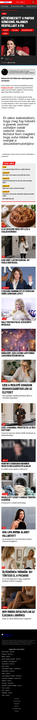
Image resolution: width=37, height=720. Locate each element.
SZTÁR (9, 10)
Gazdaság (17, 701)
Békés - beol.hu (6, 656)
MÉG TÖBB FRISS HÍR (8, 199)
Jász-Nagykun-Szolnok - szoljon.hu (12, 676)
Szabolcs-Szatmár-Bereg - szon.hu (12, 685)
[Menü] (33, 2)
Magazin (17, 703)
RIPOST (3, 10)
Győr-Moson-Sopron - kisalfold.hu (11, 668)
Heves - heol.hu (6, 673)
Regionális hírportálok (17, 649)
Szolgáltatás (16, 708)
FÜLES (15, 10)
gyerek (5, 34)
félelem (5, 30)
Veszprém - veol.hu (7, 693)
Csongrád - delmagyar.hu (9, 661)
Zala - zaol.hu (6, 695)
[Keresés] (28, 2)
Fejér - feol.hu (5, 666)
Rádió (17, 711)
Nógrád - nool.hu (6, 680)
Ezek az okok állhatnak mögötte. (17, 619)
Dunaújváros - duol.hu (8, 664)
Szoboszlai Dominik (17, 6)
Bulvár (16, 706)
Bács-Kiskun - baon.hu (8, 651)
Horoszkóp (4, 6)
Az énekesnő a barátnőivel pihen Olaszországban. (17, 540)
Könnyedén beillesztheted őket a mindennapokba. (17, 397)
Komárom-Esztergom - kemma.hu (11, 678)
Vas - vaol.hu (5, 690)
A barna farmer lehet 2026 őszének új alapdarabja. (18, 434)
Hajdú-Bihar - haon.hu (8, 671)
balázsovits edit (27, 30)
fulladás (15, 30)
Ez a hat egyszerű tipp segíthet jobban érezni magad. (16, 580)
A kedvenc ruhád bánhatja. (13, 503)
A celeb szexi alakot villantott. (14, 469)
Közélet (17, 698)
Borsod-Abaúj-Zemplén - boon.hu (11, 659)
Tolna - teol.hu (6, 688)
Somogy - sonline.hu (7, 683)
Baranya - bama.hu (7, 654)
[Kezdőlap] (6, 2)
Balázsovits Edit (7, 88)
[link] (4, 226)
